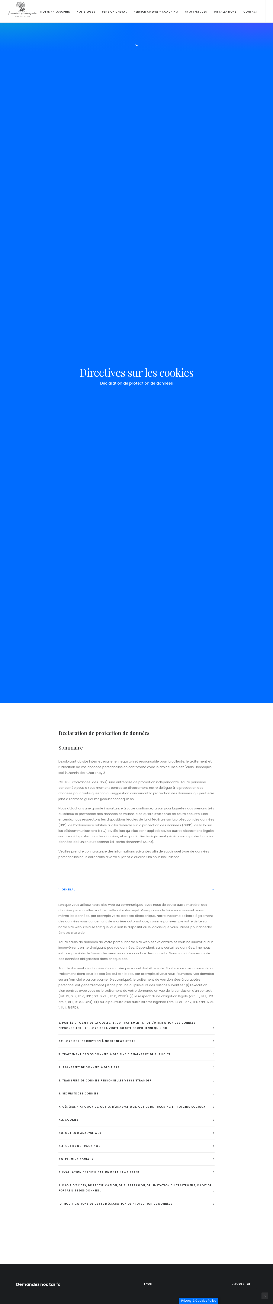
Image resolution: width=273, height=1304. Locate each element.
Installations (225, 11)
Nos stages (86, 11)
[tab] (136, 889)
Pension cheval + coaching (156, 11)
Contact (250, 11)
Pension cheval (114, 11)
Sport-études (196, 11)
